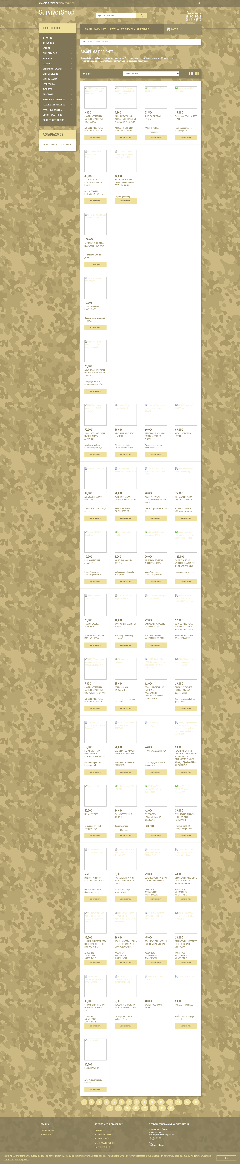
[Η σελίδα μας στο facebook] (199, 3)
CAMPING (47, 63)
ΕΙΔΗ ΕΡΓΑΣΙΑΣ (50, 53)
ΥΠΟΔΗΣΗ (47, 58)
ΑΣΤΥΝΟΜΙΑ (48, 43)
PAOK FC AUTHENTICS (53, 120)
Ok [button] (226, 1158)
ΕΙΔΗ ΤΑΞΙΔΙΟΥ (50, 79)
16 (109, 1108)
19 (136, 1108)
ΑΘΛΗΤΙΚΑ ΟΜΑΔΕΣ (52, 110)
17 (118, 1108)
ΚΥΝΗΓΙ (46, 48)
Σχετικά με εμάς (48, 1130)
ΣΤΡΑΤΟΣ (47, 38)
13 (178, 1102)
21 (153, 1108)
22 (162, 1108)
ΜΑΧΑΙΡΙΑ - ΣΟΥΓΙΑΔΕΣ (54, 99)
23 (171, 1108)
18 (127, 1108)
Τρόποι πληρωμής (102, 1139)
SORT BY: (87, 74)
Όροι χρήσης (100, 1130)
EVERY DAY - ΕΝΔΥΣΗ (52, 68)
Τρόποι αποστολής (103, 1134)
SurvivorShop (56, 12)
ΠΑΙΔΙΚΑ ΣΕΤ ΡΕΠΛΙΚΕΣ (54, 104)
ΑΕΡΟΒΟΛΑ (48, 94)
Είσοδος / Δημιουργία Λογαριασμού (57, 144)
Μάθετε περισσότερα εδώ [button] (16, 1159)
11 (161, 1102)
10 (152, 1102)
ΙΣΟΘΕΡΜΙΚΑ (49, 84)
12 (169, 1102)
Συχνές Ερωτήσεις (102, 1147)
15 (196, 1102)
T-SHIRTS (47, 89)
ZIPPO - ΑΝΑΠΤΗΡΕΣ (52, 115)
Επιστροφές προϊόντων (105, 1143)
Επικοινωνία (46, 1134)
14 (187, 1102)
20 (144, 1108)
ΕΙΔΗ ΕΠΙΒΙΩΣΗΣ (50, 74)
